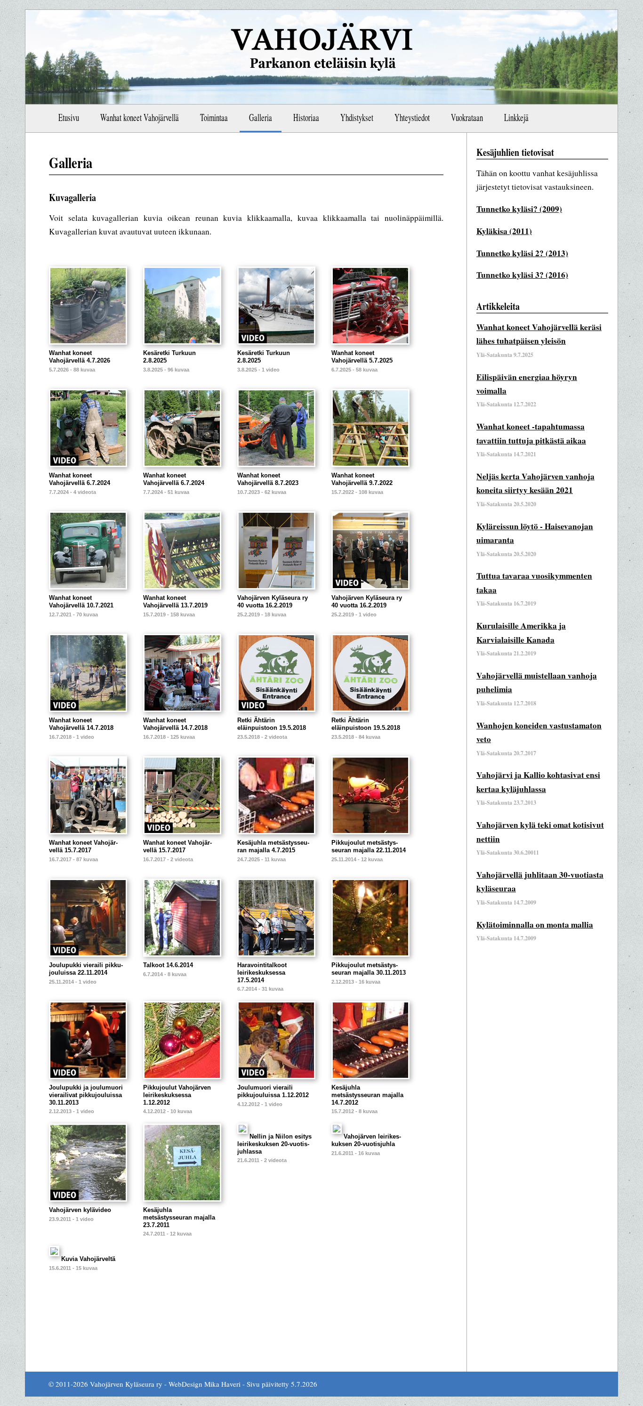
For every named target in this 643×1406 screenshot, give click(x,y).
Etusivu (68, 117)
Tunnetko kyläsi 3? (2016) (522, 275)
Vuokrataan (467, 117)
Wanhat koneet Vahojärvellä (139, 117)
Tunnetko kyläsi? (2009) (519, 209)
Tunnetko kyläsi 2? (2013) (522, 253)
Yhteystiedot (412, 117)
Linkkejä (516, 117)
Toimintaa (214, 117)
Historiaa (306, 117)
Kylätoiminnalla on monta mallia (534, 924)
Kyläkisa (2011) (504, 231)
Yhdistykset (356, 117)
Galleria (260, 117)
